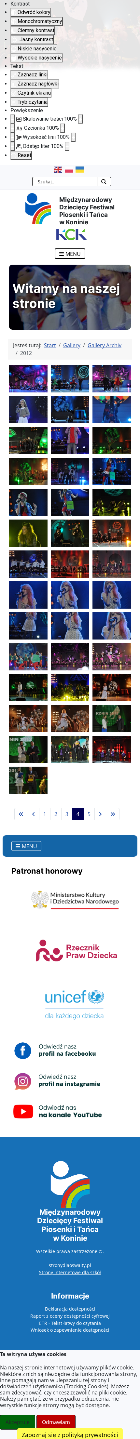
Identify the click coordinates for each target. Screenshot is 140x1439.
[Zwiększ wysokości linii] (73, 137)
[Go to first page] (21, 814)
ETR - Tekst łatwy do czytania (70, 1323)
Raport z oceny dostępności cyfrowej (70, 1316)
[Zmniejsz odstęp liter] (12, 146)
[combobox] (64, 181)
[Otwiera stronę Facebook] (57, 1050)
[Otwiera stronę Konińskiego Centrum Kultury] (70, 234)
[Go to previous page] (33, 814)
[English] (59, 169)
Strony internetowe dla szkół (70, 1272)
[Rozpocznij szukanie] (104, 181)
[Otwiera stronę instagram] (57, 1080)
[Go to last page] (112, 814)
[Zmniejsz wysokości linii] (12, 137)
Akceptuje (18, 1422)
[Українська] (81, 169)
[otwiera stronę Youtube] (57, 1111)
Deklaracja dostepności (70, 1309)
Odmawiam (56, 1422)
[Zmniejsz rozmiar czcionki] (12, 128)
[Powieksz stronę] (80, 119)
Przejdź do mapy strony (5, 170)
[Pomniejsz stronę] (12, 119)
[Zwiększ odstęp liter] (67, 146)
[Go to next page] (100, 814)
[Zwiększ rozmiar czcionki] (62, 128)
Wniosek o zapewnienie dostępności (70, 1330)
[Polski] (70, 169)
